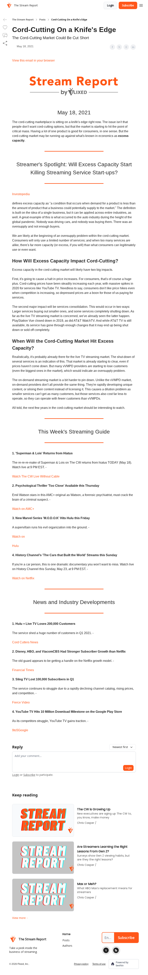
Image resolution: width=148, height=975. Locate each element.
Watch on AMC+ (23, 508)
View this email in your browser (33, 60)
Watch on (18, 536)
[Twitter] (106, 950)
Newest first (120, 747)
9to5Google (20, 730)
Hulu (15, 545)
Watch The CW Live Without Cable (36, 476)
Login (110, 5)
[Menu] (141, 5)
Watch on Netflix (23, 578)
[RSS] (116, 950)
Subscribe (128, 5)
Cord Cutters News (25, 642)
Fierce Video (21, 702)
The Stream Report (23, 19)
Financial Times (23, 670)
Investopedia (21, 194)
